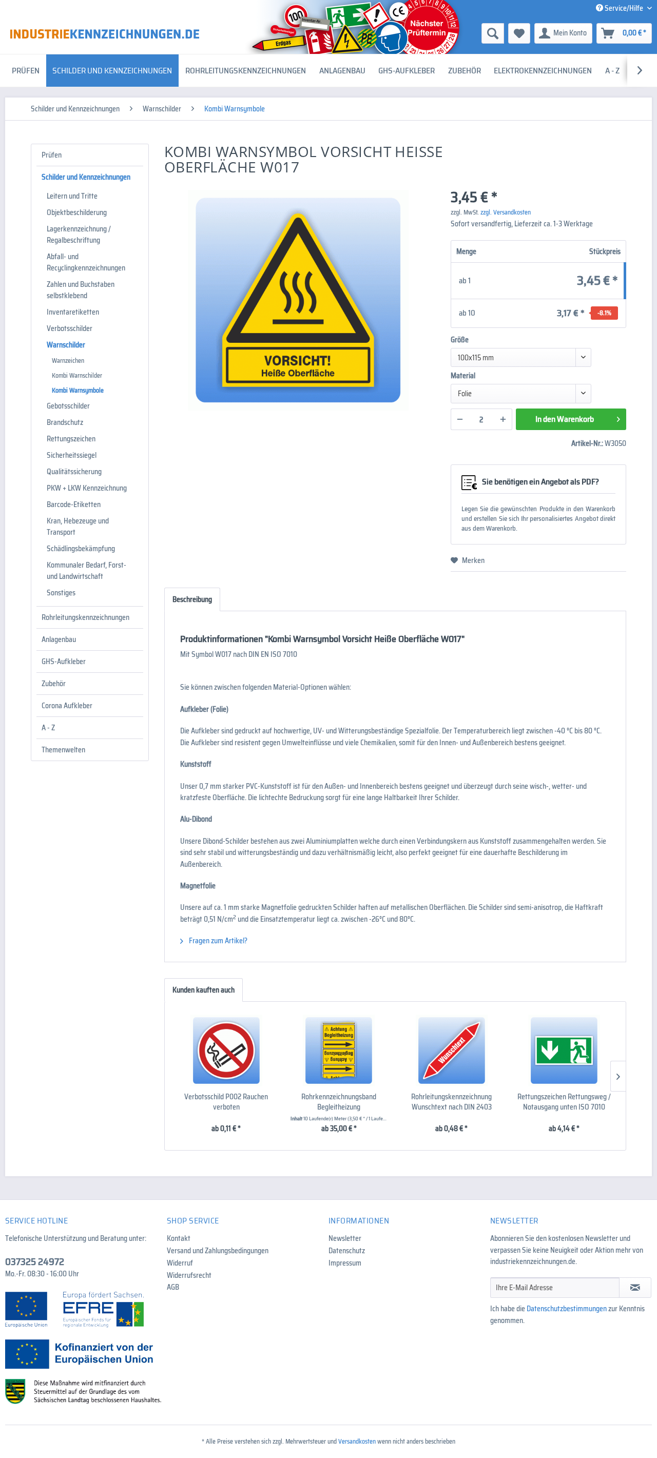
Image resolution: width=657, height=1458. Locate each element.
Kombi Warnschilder (77, 375)
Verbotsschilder (69, 328)
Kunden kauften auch (203, 990)
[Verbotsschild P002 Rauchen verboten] (226, 1050)
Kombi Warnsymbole (78, 390)
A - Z (48, 727)
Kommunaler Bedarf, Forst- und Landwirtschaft (86, 570)
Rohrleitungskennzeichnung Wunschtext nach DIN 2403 (451, 1102)
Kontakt (178, 1238)
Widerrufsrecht (189, 1275)
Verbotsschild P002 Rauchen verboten (226, 1102)
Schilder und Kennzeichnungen (86, 177)
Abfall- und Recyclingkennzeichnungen (86, 262)
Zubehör (54, 683)
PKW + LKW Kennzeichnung (87, 488)
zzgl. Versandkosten (505, 212)
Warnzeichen (68, 360)
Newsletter (344, 1238)
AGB (173, 1287)
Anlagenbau (59, 639)
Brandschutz (65, 422)
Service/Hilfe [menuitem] (624, 8)
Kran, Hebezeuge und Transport (78, 526)
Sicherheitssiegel (71, 455)
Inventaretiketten (73, 312)
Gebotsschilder (68, 406)
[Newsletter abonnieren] (635, 1287)
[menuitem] (413, 33)
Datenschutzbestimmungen (567, 1308)
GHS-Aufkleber (64, 661)
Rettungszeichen (71, 438)
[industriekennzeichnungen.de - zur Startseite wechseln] (104, 33)
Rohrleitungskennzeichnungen (85, 617)
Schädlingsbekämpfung (81, 548)
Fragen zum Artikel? (217, 940)
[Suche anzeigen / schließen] (492, 33)
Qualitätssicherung (74, 471)
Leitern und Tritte (72, 196)
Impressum (344, 1263)
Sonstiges (61, 592)
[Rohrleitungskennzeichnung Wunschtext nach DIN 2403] (451, 1050)
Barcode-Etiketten (74, 504)
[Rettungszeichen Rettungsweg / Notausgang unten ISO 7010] (564, 1050)
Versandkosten (357, 1441)
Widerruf (180, 1263)
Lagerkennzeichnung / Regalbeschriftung (79, 234)
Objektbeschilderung (77, 212)
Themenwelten (63, 749)
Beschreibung (192, 599)
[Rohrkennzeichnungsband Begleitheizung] (339, 1050)
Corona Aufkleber (67, 705)
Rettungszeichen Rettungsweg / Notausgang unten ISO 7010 (564, 1102)
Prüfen (52, 155)
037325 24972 (34, 1261)
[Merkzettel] (519, 33)
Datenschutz (346, 1250)
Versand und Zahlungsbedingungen (217, 1250)
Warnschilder (66, 345)
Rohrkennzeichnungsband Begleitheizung (338, 1102)
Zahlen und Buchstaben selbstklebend (80, 290)
